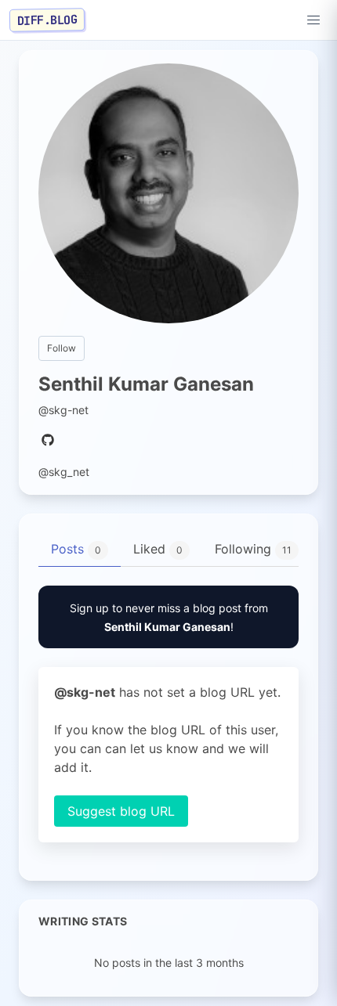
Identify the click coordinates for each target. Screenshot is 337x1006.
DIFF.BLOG (47, 19)
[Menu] (313, 20)
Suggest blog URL (121, 811)
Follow (61, 348)
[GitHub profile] (47, 441)
